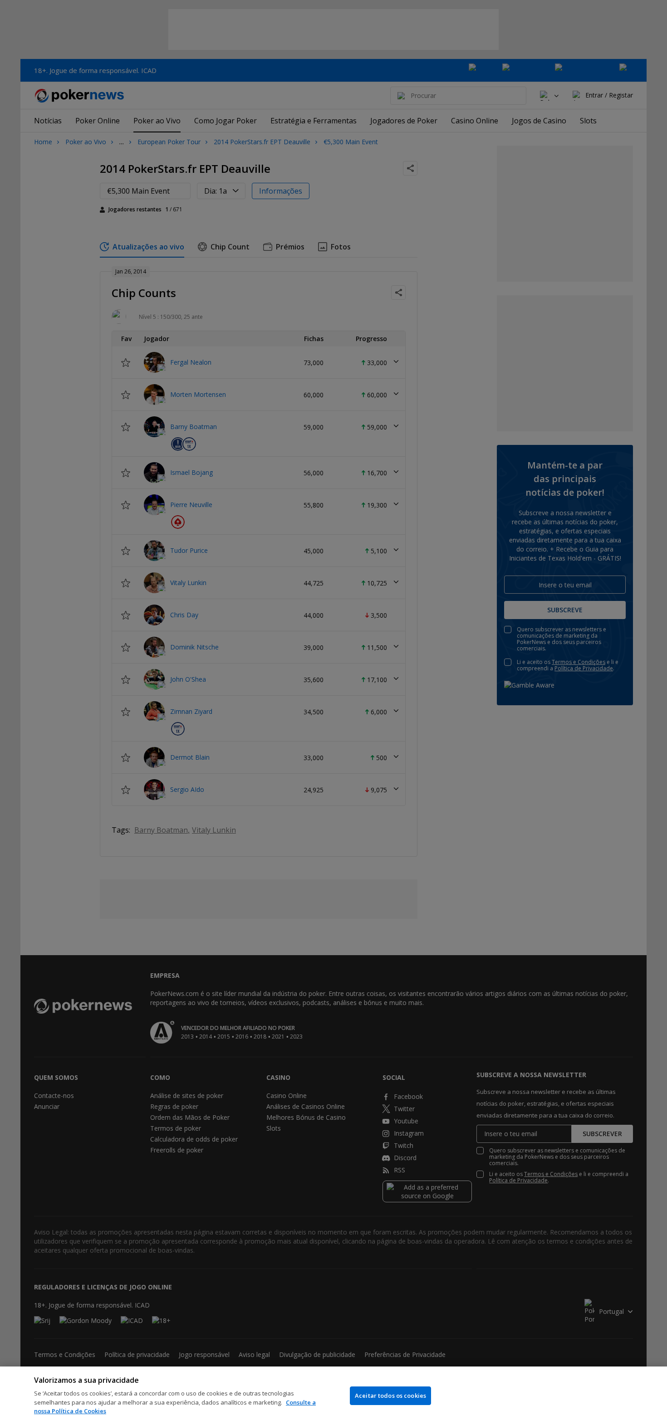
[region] (333, 1395)
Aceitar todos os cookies (390, 1395)
